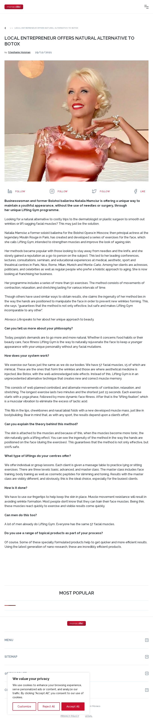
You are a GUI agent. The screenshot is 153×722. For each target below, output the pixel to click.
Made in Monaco (91, 706)
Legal (88, 716)
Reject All (49, 706)
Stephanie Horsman (19, 52)
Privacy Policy (70, 716)
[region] (48, 694)
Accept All (72, 706)
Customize (24, 706)
